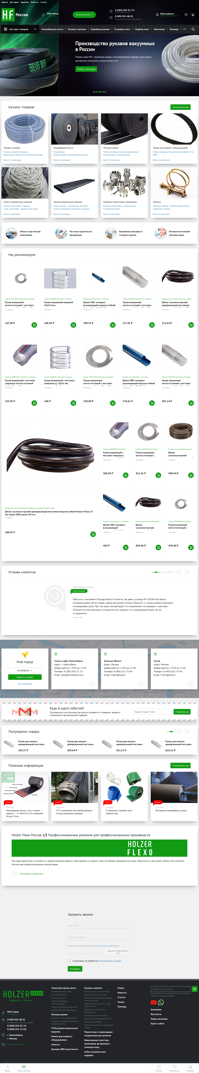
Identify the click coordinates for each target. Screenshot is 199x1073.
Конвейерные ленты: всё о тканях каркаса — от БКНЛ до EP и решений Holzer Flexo (24, 813)
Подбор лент (142, 29)
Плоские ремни (110, 147)
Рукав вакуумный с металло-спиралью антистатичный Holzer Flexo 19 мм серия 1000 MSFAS (20, 385)
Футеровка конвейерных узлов (170, 810)
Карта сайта (157, 1023)
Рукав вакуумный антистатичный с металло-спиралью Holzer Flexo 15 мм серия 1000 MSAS (20, 306)
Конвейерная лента (52, 29)
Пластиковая (59, 152)
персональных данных (110, 960)
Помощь (174, 29)
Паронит (26, 206)
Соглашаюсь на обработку (96, 960)
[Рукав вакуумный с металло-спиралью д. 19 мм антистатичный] (99, 356)
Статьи (43, 2)
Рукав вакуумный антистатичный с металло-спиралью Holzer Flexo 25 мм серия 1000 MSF (177, 385)
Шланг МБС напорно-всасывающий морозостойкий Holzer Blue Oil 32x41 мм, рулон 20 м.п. (139, 385)
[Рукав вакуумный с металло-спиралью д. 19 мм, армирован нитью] (139, 278)
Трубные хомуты (160, 206)
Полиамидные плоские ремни (116, 154)
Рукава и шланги (77, 29)
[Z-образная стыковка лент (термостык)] (124, 787)
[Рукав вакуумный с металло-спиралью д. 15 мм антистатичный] (21, 278)
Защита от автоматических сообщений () (94, 946)
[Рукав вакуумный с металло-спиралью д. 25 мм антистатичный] (148, 431)
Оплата (4, 2)
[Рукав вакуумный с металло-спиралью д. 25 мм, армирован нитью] (178, 356)
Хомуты (157, 201)
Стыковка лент (122, 29)
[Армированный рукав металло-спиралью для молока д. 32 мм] (59, 745)
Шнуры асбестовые (29, 209)
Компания (159, 29)
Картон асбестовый (12, 206)
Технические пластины (78, 206)
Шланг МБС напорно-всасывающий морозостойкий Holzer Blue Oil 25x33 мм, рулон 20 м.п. (99, 306)
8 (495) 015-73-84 (16, 1029)
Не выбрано (52, 16)
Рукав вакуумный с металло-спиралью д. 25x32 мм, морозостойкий (59, 383)
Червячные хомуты (161, 209)
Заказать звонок (83, 14)
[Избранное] (186, 14)
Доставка (14, 2)
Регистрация (171, 16)
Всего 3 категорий (111, 160)
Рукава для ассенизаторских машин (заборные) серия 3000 (29, 508)
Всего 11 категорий (12, 160)
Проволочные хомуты (180, 206)
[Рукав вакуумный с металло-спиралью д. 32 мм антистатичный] (181, 503)
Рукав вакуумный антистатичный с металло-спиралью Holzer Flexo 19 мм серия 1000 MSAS (99, 385)
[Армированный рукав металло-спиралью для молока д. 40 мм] (157, 745)
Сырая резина (60, 206)
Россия (21, 14)
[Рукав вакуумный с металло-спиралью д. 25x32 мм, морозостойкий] (60, 356)
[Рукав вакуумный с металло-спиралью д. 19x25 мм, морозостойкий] (60, 278)
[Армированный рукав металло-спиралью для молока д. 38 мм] (108, 745)
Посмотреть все (180, 107)
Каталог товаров (19, 29)
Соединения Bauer (111, 209)
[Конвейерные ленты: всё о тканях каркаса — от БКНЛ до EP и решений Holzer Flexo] (24, 787)
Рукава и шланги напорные (16, 152)
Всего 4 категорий (161, 214)
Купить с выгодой (28, 69)
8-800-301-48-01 (124, 16)
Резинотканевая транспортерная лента (71, 154)
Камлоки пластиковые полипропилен (119, 206)
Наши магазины (159, 1018)
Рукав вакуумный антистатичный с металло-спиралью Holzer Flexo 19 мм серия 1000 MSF (138, 306)
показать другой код (109, 946)
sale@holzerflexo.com (16, 1044)
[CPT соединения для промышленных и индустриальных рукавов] (74, 787)
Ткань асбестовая (11, 209)
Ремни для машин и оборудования (170, 147)
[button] (126, 10)
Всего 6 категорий (62, 160)
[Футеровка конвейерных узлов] (174, 787)
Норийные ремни (100, 29)
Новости (34, 2)
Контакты (156, 1014)
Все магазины (25, 683)
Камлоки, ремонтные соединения (120, 201)
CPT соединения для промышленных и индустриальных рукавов (74, 812)
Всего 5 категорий (12, 214)
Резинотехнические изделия (68, 201)
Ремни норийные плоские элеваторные (120, 152)
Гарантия (25, 2)
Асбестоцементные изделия (18, 201)
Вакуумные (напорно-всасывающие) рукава (23, 154)
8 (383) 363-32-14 (16, 1025)
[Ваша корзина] (192, 14)
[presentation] (5, 59)
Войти (162, 16)
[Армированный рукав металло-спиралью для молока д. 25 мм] (10, 745)
